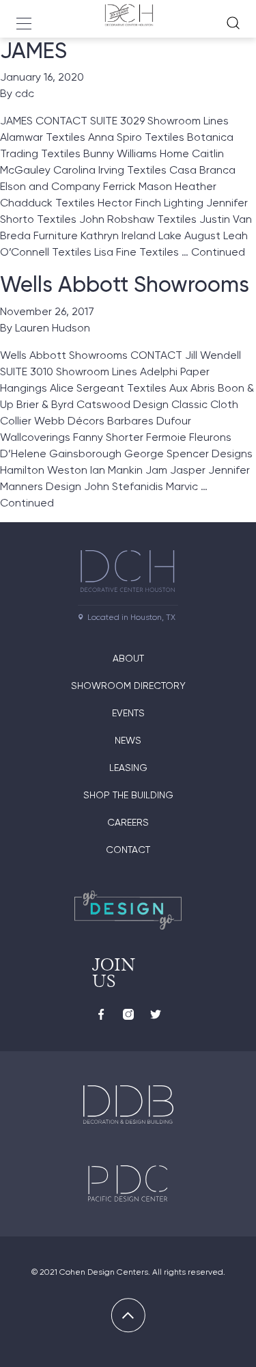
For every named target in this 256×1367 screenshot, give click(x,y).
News (128, 740)
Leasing (128, 767)
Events (128, 712)
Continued (218, 251)
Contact (128, 849)
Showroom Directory (128, 685)
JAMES (33, 51)
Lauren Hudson (52, 327)
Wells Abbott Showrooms (124, 284)
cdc (24, 93)
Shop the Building (128, 794)
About (128, 658)
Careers (128, 822)
